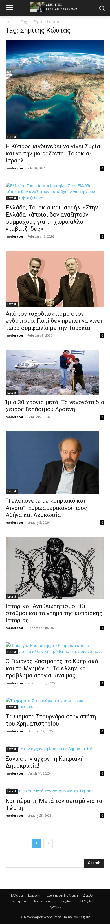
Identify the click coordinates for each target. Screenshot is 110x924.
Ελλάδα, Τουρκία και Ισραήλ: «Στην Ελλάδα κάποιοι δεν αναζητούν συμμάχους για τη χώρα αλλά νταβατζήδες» (52, 218)
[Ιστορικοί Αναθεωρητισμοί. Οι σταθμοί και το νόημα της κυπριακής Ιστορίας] (55, 568)
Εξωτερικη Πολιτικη (62, 895)
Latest (11, 137)
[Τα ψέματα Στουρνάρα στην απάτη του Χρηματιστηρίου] (55, 703)
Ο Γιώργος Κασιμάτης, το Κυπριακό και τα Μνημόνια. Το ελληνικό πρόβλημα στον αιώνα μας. (52, 668)
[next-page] (71, 843)
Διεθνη (88, 895)
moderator (14, 168)
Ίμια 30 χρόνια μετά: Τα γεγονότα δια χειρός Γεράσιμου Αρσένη (55, 406)
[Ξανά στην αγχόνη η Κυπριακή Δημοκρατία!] (55, 749)
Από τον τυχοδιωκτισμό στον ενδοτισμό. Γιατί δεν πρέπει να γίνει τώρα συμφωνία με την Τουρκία (54, 320)
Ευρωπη (34, 895)
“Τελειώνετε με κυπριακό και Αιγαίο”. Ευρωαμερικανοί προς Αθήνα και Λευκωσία (46, 507)
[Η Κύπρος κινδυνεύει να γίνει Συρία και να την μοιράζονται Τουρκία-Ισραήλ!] (55, 89)
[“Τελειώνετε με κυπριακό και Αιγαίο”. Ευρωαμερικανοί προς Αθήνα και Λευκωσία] (55, 462)
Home (11, 21)
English (66, 901)
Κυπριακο (20, 901)
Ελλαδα (17, 895)
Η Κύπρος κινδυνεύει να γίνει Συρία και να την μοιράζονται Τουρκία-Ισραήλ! (53, 153)
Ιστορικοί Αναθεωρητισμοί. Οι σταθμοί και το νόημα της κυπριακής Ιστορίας (54, 613)
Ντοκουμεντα (45, 901)
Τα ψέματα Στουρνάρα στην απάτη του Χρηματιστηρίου (51, 720)
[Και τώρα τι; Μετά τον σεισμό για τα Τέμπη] (55, 791)
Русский (55, 907)
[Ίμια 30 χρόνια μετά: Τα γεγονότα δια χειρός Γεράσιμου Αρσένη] (55, 372)
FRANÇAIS (85, 901)
